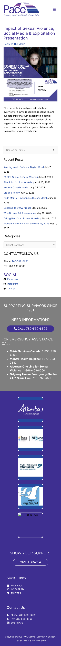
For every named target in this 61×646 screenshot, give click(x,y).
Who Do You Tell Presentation (20, 213)
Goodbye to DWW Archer (17, 207)
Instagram (12, 283)
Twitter (10, 288)
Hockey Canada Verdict (16, 187)
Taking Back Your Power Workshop (22, 218)
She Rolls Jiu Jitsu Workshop (19, 182)
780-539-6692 (20, 261)
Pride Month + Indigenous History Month (26, 198)
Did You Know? (12, 192)
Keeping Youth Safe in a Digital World (24, 167)
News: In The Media (14, 44)
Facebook (12, 279)
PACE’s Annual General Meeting (21, 177)
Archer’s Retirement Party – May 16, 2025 (26, 223)
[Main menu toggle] (54, 9)
